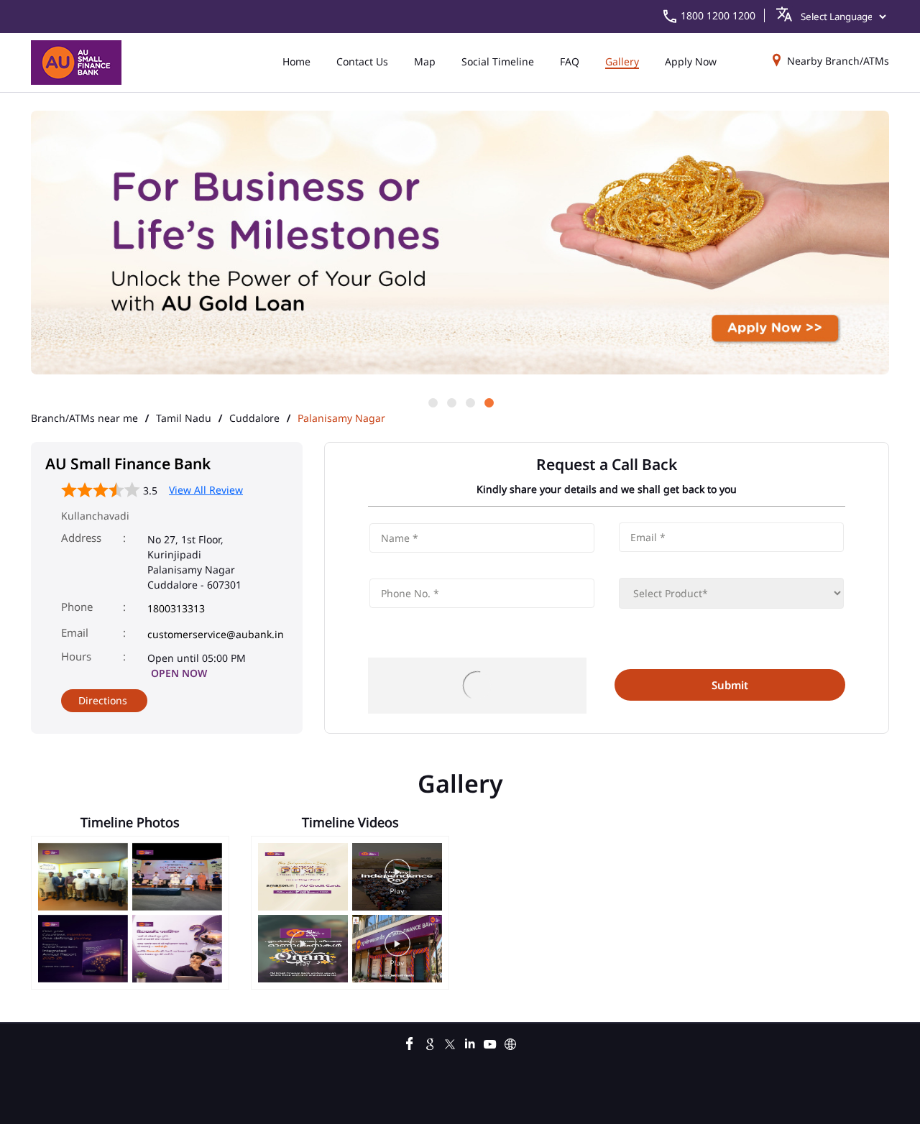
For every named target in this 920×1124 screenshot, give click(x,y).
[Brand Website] (510, 1042)
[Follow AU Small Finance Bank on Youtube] (490, 1042)
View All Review (206, 490)
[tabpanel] (460, 244)
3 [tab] (469, 401)
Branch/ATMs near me (84, 418)
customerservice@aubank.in (215, 634)
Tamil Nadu (183, 418)
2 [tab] (450, 401)
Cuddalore (254, 418)
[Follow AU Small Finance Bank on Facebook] (410, 1042)
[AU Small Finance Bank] (76, 62)
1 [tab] (432, 401)
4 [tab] (488, 401)
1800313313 (176, 608)
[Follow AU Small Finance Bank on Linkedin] (470, 1042)
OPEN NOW (179, 673)
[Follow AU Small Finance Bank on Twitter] (450, 1042)
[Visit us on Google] (430, 1042)
